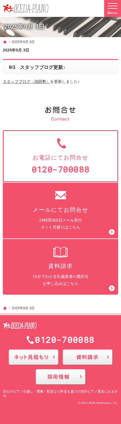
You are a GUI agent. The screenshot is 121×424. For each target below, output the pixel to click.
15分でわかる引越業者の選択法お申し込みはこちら (60, 274)
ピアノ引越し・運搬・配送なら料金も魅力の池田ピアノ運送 (58, 391)
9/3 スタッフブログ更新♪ (37, 67)
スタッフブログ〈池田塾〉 (26, 81)
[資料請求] (87, 357)
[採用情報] (60, 376)
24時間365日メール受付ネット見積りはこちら (60, 218)
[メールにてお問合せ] (33, 357)
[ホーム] (5, 41)
